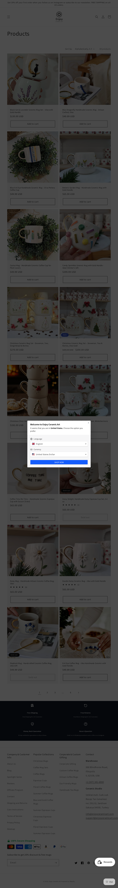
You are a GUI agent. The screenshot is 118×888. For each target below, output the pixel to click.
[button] (59, 443)
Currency (37, 449)
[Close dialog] (88, 422)
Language (38, 439)
